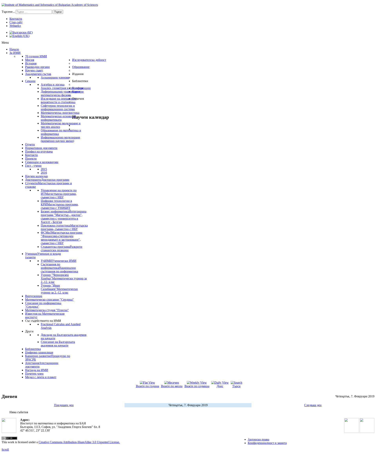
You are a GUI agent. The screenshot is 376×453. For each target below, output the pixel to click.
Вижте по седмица (196, 386)
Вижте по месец (172, 386)
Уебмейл (15, 25)
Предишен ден (64, 405)
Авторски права (258, 439)
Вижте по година (147, 386)
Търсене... (8, 11)
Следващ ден (313, 405)
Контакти (15, 18)
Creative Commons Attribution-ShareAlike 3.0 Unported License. (79, 442)
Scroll (5, 449)
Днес (220, 386)
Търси (57, 11)
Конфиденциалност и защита (267, 443)
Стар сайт (16, 22)
